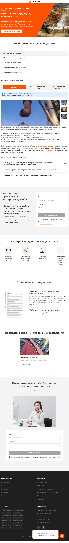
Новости (4, 486)
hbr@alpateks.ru (21, 133)
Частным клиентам (44, 482)
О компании (5, 482)
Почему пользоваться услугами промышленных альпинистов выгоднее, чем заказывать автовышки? (29, 164)
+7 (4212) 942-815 (44, 514)
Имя (39, 197)
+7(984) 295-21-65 (43, 519)
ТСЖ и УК (40, 486)
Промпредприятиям (44, 489)
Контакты (4, 496)
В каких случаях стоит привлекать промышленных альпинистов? (30, 170)
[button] (19, 371)
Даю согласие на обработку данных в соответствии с (51, 222)
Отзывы (4, 489)
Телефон (41, 204)
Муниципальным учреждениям (48, 492)
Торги (39, 496)
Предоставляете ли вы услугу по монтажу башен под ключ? (28, 175)
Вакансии (4, 492)
